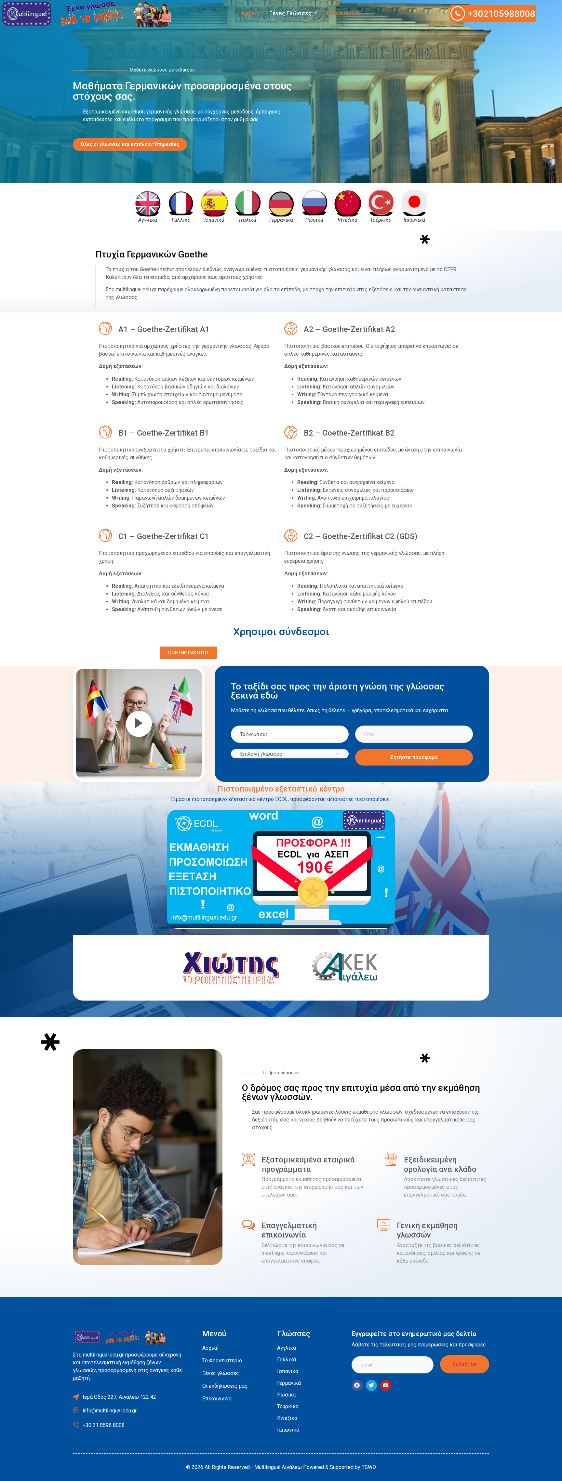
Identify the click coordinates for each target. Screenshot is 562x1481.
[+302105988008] (457, 13)
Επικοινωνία (343, 13)
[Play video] (139, 724)
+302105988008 (501, 13)
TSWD (369, 1467)
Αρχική (250, 13)
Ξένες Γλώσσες (290, 13)
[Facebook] (357, 1385)
